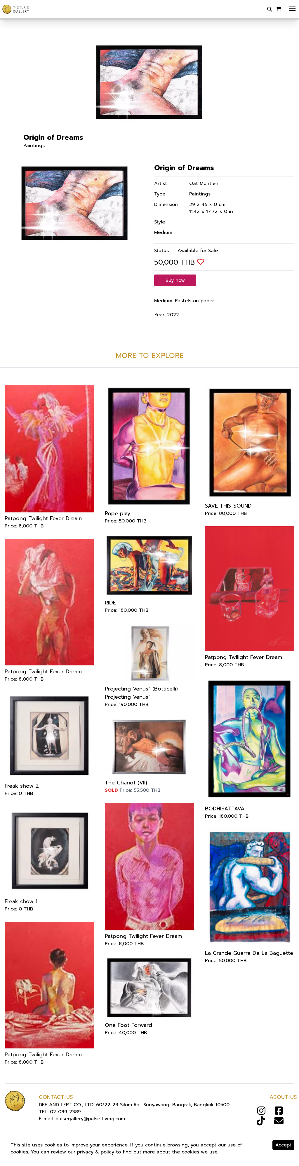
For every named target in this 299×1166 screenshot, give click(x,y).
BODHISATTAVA (224, 809)
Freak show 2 (22, 786)
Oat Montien (203, 183)
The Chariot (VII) (126, 783)
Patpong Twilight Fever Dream (43, 518)
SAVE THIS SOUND (228, 506)
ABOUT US (283, 1097)
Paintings (34, 145)
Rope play (118, 513)
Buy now (175, 280)
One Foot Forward (128, 1025)
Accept (283, 1144)
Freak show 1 (21, 901)
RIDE (110, 603)
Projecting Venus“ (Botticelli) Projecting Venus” (141, 693)
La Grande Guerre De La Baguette (249, 953)
